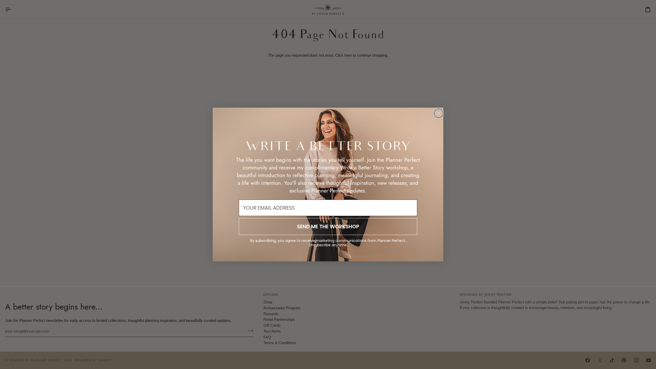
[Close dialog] (438, 113)
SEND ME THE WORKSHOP (328, 226)
